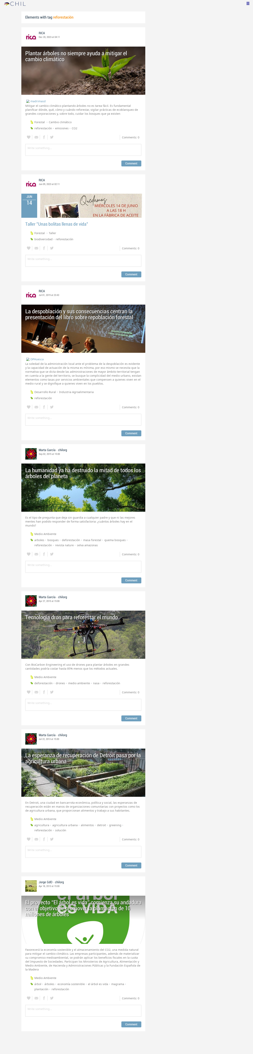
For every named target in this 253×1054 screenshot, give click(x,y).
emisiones (62, 128)
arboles (39, 540)
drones (60, 683)
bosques (53, 540)
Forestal (40, 122)
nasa (96, 683)
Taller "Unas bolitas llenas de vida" (56, 224)
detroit (101, 825)
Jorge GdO (45, 882)
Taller (52, 233)
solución (60, 830)
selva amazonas (87, 545)
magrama (117, 984)
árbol (37, 984)
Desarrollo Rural (45, 392)
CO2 (74, 128)
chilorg (62, 450)
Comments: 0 (130, 137)
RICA (42, 33)
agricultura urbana (65, 825)
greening (115, 825)
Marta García (47, 450)
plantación (41, 989)
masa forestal (92, 540)
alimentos (87, 825)
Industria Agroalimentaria (76, 392)
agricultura (41, 825)
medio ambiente (79, 683)
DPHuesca (37, 359)
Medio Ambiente (45, 534)
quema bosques (115, 540)
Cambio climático (60, 122)
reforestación (43, 128)
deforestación (71, 540)
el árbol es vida (98, 984)
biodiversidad (43, 239)
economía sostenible (71, 984)
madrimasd (38, 101)
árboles (49, 984)
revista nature (64, 545)
